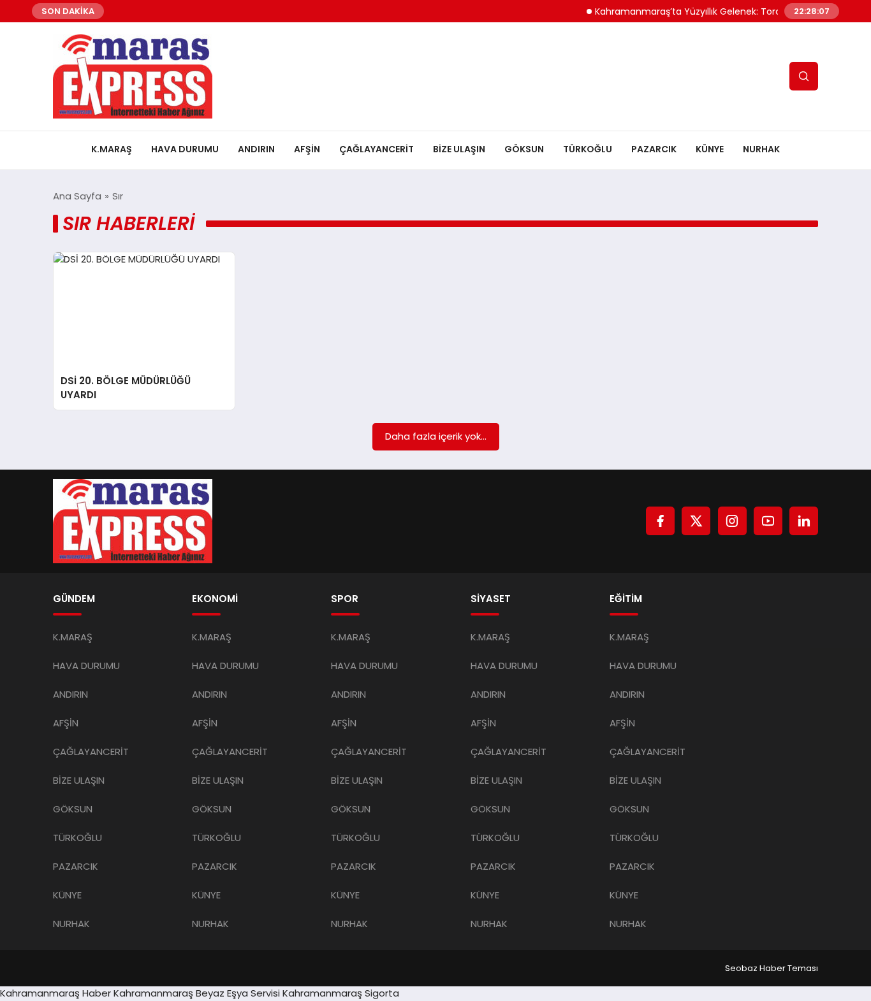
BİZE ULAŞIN (459, 149)
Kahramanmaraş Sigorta (340, 993)
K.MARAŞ (111, 149)
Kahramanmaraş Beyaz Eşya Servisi (196, 993)
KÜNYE (710, 149)
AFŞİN (307, 149)
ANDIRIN (256, 149)
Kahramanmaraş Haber (55, 993)
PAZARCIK (654, 149)
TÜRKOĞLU (587, 149)
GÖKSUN (524, 149)
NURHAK (761, 149)
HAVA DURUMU (185, 149)
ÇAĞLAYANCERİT (376, 149)
